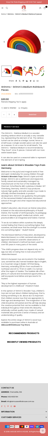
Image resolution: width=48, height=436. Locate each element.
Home (3, 14)
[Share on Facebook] (16, 81)
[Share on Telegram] (30, 81)
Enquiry (24, 108)
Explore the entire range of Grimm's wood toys (21, 320)
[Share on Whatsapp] (34, 81)
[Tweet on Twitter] (20, 81)
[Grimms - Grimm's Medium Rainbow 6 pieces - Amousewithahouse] (6, 71)
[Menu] (2, 8)
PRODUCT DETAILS (11, 127)
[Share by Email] (38, 81)
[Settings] (40, 8)
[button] (44, 8)
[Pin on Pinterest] (23, 81)
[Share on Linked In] (27, 81)
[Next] (44, 42)
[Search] (7, 8)
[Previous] (4, 42)
